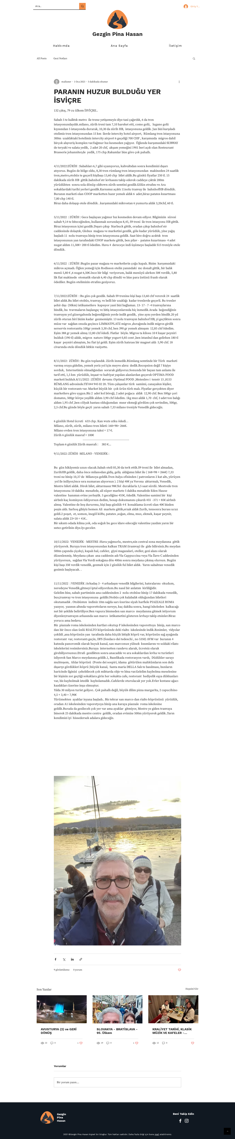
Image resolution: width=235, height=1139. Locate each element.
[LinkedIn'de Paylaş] (72, 959)
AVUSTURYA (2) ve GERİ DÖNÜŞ (59, 1031)
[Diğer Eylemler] (179, 82)
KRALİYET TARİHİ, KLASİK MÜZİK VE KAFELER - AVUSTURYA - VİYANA (172, 1031)
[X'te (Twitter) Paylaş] (64, 959)
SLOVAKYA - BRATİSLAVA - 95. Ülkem (117, 1031)
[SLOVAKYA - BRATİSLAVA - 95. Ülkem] (118, 1009)
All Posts (42, 58)
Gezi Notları (60, 58)
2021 (65, 1134)
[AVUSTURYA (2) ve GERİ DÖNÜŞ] (62, 1009)
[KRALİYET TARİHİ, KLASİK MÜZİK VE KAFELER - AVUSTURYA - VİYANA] (173, 1009)
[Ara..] (82, 6)
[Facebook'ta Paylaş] (55, 959)
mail (157, 1134)
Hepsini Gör (191, 988)
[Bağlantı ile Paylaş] (80, 959)
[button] (194, 58)
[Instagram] (186, 1120)
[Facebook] (180, 1120)
